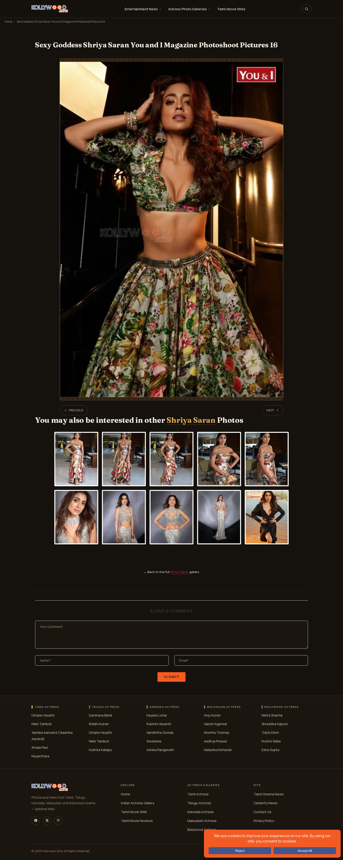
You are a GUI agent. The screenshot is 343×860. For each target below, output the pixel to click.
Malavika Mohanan (218, 750)
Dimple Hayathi (43, 715)
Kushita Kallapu (100, 750)
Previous (76, 410)
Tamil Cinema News (269, 794)
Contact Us (262, 812)
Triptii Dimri (270, 732)
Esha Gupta (270, 750)
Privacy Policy (264, 820)
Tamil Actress (198, 794)
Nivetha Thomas (216, 732)
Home (8, 22)
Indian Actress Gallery (137, 803)
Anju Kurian (212, 715)
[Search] (307, 8)
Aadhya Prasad (215, 741)
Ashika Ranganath (160, 750)
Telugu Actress (199, 803)
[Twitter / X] (47, 820)
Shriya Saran (191, 420)
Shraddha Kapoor (275, 724)
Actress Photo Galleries (187, 9)
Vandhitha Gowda (160, 732)
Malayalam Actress (202, 820)
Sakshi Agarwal (215, 724)
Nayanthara (40, 756)
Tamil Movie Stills (231, 9)
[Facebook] (36, 820)
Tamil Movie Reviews (137, 820)
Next (270, 410)
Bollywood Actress (201, 829)
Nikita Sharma (272, 715)
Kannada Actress (200, 812)
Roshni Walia (271, 741)
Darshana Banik (100, 715)
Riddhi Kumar (99, 724)
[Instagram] (58, 820)
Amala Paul (40, 747)
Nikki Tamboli (42, 724)
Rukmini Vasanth (159, 724)
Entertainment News (141, 9)
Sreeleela (154, 741)
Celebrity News (265, 803)
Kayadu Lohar (157, 715)
